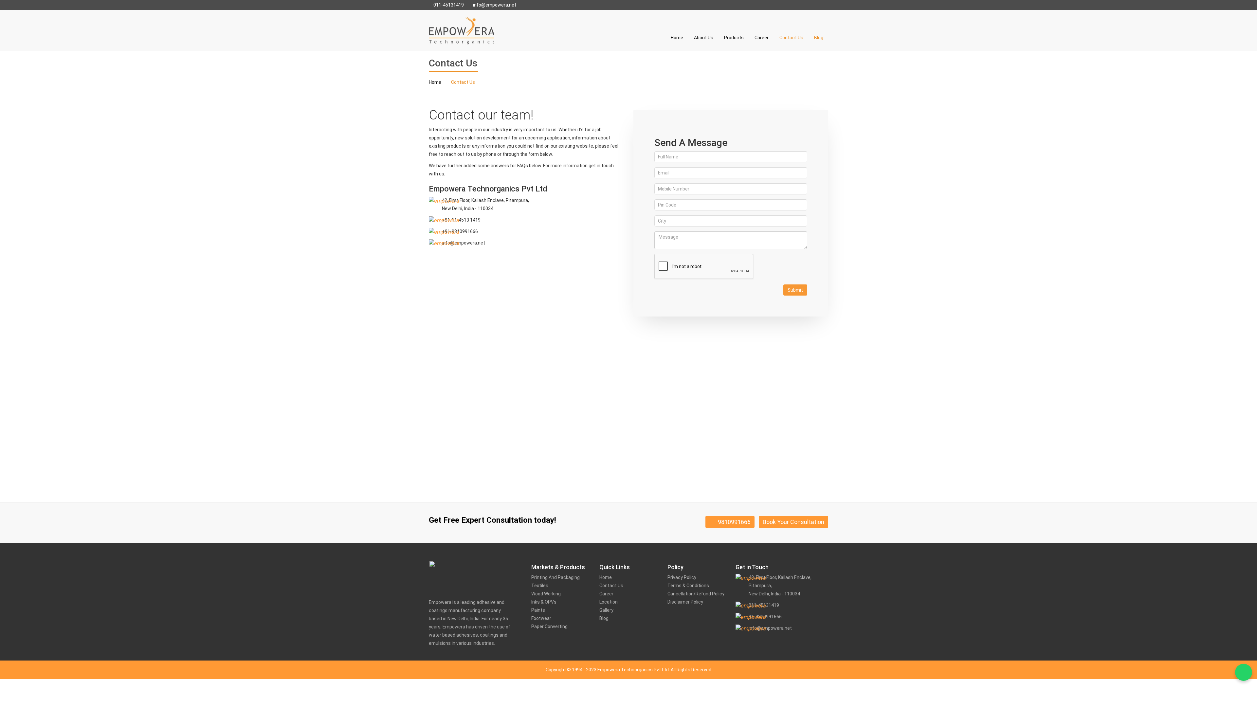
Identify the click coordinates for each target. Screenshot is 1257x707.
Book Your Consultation (793, 521)
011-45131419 (448, 5)
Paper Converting (549, 626)
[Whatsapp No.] (1243, 672)
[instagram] (757, 644)
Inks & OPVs (543, 602)
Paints (538, 610)
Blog (818, 37)
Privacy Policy (681, 577)
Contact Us (791, 37)
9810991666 (732, 521)
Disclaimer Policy (685, 602)
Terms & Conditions (688, 585)
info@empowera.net (494, 5)
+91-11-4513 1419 (461, 220)
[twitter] (749, 644)
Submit (795, 290)
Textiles (539, 585)
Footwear (541, 618)
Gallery (606, 610)
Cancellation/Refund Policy (695, 593)
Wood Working (546, 593)
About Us (703, 37)
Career (762, 37)
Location (608, 602)
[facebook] (738, 644)
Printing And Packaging (555, 577)
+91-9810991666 (460, 231)
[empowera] (461, 30)
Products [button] (734, 37)
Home (677, 37)
